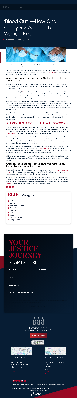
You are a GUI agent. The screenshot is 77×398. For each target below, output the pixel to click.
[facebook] (7, 187)
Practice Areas (25, 384)
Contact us (9, 184)
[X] (19, 381)
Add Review (14, 369)
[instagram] (25, 381)
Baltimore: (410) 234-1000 (40, 2)
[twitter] (10, 187)
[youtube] (22, 381)
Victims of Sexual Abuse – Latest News (22, 2)
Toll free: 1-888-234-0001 (38, 335)
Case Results (40, 384)
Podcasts (13, 215)
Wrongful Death (15, 220)
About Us (15, 384)
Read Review (14, 371)
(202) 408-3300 (51, 369)
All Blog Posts (14, 201)
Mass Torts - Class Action (18, 206)
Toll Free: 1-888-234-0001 (67, 2)
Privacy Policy (51, 384)
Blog (33, 384)
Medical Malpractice (16, 208)
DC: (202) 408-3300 (53, 2)
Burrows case (44, 148)
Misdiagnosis (14, 210)
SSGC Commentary (16, 217)
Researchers (51, 72)
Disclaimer (61, 384)
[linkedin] (13, 187)
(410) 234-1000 (16, 367)
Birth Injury (13, 203)
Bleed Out (25, 92)
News (11, 213)
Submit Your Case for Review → (38, 306)
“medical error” (11, 133)
